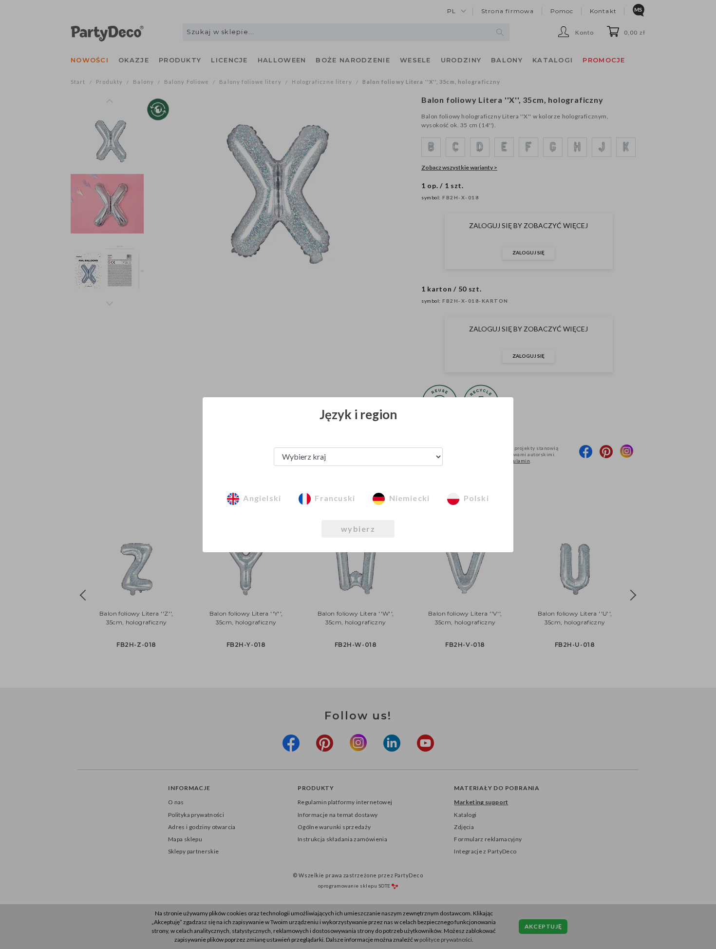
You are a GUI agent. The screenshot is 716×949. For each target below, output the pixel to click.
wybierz (358, 528)
